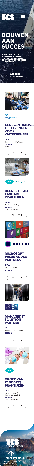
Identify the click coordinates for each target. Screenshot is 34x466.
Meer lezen (17, 152)
